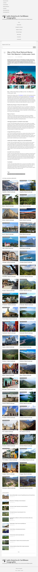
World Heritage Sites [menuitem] (6, 10)
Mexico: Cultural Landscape (8, 375)
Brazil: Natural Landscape (25, 234)
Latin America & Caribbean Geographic (17, 17)
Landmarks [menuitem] (4, 2)
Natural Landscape (23, 180)
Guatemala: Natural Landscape (26, 333)
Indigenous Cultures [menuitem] (19, 29)
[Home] (4, 16)
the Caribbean (31, 96)
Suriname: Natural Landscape (26, 445)
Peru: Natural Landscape (25, 431)
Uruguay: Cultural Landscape (8, 474)
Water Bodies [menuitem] (19, 34)
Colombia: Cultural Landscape (8, 262)
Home (16, 570)
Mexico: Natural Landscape (25, 375)
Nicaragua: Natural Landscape (26, 389)
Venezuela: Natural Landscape (26, 488)
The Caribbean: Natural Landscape (27, 459)
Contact (22, 570)
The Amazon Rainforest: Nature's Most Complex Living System (19, 546)
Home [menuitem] (19, 22)
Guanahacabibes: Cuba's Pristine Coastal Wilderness (18, 523)
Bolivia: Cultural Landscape (8, 220)
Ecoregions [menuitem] (4, 8)
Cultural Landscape (6, 180)
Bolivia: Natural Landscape (25, 220)
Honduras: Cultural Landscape (8, 361)
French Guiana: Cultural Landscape (9, 318)
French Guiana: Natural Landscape (27, 318)
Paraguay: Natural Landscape (26, 417)
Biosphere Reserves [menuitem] (6, 6)
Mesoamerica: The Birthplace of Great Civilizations (17, 500)
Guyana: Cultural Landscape (8, 347)
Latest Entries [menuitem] (19, 24)
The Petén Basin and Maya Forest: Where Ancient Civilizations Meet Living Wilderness (21, 518)
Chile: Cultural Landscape (7, 248)
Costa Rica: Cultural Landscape (9, 276)
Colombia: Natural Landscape (26, 262)
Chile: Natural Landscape (25, 248)
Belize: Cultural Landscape (8, 206)
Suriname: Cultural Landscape (8, 445)
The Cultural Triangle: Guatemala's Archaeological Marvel (19, 506)
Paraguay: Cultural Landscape (8, 417)
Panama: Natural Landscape (26, 403)
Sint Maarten (21, 95)
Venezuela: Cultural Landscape (8, 488)
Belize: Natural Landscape (25, 206)
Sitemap (19, 570)
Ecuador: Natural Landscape (26, 290)
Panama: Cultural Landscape (8, 403)
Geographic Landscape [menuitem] (19, 27)
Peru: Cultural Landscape (7, 431)
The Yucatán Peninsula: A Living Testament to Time (17, 512)
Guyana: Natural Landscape (25, 347)
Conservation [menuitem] (19, 39)
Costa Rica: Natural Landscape (26, 276)
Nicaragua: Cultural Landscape (8, 389)
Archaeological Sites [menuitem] (6, 12)
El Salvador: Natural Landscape (26, 304)
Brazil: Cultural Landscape (7, 234)
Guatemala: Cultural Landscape (9, 333)
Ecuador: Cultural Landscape (8, 290)
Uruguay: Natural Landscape (26, 474)
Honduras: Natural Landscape (26, 361)
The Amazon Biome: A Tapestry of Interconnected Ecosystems (19, 540)
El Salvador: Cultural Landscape (9, 304)
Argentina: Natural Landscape (26, 191)
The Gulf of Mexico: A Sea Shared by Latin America (17, 529)
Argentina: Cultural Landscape (8, 191)
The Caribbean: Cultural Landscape (9, 459)
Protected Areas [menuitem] (5, 4)
